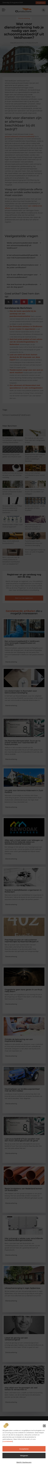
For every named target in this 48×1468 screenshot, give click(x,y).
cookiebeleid (7, 1441)
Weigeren (24, 1456)
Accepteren (24, 1449)
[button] (44, 1426)
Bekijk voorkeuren (24, 1462)
